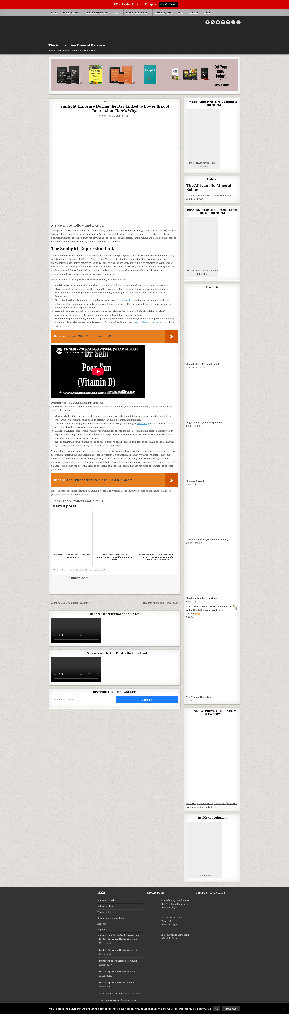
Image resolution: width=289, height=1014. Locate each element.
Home (54, 12)
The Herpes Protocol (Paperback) (117, 1000)
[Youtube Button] (218, 22)
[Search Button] (238, 22)
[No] (284, 1008)
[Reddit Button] (223, 22)
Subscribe (147, 700)
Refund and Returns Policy (111, 918)
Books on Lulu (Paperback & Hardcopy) (118, 935)
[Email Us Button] (228, 22)
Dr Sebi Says (170, 907)
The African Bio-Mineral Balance (76, 45)
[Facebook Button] (207, 22)
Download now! (168, 4)
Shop (180, 12)
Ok (216, 1008)
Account (101, 924)
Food (115, 12)
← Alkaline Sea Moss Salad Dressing (69, 603)
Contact (193, 12)
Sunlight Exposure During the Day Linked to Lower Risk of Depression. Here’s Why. (114, 108)
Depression (68, 570)
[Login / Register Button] (233, 22)
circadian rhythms (127, 300)
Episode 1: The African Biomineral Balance (208, 195)
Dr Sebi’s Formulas (96, 12)
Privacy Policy (105, 906)
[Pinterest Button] (213, 22)
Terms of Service (106, 912)
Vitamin (89, 570)
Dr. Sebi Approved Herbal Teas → (162, 603)
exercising (143, 423)
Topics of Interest (115, 101)
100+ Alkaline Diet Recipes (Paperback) (120, 993)
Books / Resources (136, 12)
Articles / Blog (163, 12)
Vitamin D (100, 570)
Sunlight (80, 570)
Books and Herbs (106, 900)
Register (102, 929)
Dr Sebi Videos (70, 12)
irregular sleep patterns (145, 322)
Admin (104, 116)
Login (207, 12)
